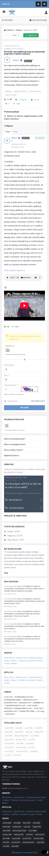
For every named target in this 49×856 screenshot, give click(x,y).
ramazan (21, 747)
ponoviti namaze (35, 91)
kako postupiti (21, 736)
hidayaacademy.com (23, 708)
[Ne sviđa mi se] (11, 99)
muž (31, 740)
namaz (9, 743)
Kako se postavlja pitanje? (14, 439)
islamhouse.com (30, 699)
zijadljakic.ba (38, 702)
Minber (14, 663)
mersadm (7, 586)
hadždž (19, 732)
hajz (29, 732)
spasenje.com (25, 702)
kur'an (35, 736)
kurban (9, 740)
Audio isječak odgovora (14, 270)
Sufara (13, 660)
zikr (8, 755)
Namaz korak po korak (36, 797)
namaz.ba (10, 714)
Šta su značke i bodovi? (13, 450)
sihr (31, 747)
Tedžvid (21, 660)
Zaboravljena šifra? (38, 401)
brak (19, 728)
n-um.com (8, 697)
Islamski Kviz (21, 657)
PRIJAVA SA (10, 346)
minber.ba (8, 708)
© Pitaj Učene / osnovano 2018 (24, 853)
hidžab (39, 732)
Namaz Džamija (18, 49)
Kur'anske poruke (13, 549)
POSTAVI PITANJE (39, 20)
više (6, 573)
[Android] (44, 4)
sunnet (9, 751)
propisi (9, 747)
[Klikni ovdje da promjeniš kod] (29, 389)
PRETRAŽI (8, 20)
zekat (33, 751)
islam (8, 736)
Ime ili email (9, 365)
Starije (7, 132)
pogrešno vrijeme (20, 91)
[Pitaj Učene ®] (12, 12)
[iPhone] (38, 4)
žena (17, 755)
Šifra (6, 375)
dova (38, 728)
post (20, 743)
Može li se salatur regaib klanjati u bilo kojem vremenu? (23, 117)
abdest (9, 728)
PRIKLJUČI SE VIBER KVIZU (15, 515)
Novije (15, 132)
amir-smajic (33, 705)
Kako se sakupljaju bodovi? (15, 444)
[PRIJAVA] (46, 12)
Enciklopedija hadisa (12, 699)
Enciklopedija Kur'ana (24, 697)
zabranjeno (21, 751)
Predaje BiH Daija (26, 711)
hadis (8, 732)
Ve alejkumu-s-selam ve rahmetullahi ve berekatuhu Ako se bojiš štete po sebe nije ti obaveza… (24, 626)
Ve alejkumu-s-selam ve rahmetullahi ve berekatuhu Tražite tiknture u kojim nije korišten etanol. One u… (24, 601)
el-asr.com (38, 708)
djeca (28, 728)
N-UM (6, 663)
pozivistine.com (10, 702)
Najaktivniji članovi (11, 455)
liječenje (20, 740)
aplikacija (8, 91)
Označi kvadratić (11, 385)
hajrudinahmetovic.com (15, 705)
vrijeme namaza (10, 95)
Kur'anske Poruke (34, 660)
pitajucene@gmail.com (14, 788)
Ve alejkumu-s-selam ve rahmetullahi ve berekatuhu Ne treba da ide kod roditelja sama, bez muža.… (22, 638)
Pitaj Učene (9, 657)
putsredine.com (10, 711)
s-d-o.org (40, 711)
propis (30, 743)
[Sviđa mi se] (5, 99)
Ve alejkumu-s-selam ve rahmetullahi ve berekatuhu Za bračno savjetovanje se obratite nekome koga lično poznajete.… (24, 588)
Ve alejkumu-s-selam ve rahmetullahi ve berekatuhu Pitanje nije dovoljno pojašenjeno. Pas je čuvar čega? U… (22, 613)
